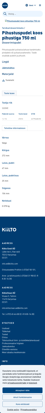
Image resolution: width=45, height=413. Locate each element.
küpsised (33, 382)
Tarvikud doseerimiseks (13, 28)
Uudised (5, 328)
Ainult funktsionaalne (22, 397)
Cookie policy (13, 409)
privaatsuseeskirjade (17, 382)
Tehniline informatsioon (14, 128)
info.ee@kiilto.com (10, 263)
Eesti (31, 5)
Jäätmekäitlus (8, 67)
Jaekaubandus (8, 346)
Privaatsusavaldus (28, 409)
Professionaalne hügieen (13, 343)
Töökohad (6, 331)
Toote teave (9, 93)
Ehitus (5, 337)
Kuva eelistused (22, 404)
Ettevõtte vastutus (10, 349)
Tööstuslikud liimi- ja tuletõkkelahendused (20, 340)
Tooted (5, 334)
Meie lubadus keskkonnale (13, 352)
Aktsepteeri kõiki (23, 390)
